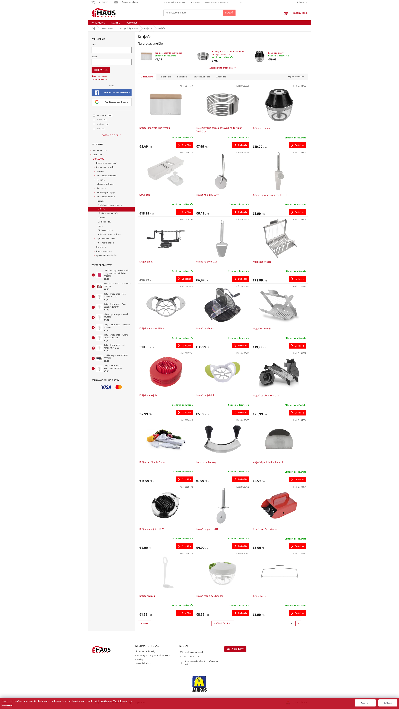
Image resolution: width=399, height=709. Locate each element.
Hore (145, 623)
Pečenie (101, 180)
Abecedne (221, 76)
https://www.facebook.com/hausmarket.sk (201, 663)
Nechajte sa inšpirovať (106, 163)
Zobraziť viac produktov (221, 67)
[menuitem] (98, 22)
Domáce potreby (104, 251)
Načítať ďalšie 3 (223, 623)
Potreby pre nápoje (106, 192)
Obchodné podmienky (174, 2)
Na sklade (104, 115)
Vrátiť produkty (235, 649)
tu (130, 701)
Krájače (101, 209)
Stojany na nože (105, 230)
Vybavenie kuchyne (106, 238)
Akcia (101, 119)
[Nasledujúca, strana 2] (298, 623)
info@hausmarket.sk (193, 652)
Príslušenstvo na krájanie (109, 234)
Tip (100, 128)
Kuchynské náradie (106, 196)
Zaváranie (101, 188)
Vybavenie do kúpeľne (106, 255)
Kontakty (139, 659)
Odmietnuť (365, 703)
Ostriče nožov (104, 221)
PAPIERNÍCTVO (100, 150)
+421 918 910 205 (192, 656)
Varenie (100, 171)
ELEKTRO (97, 154)
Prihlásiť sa (101, 70)
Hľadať (229, 12)
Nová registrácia (99, 76)
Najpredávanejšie (202, 76)
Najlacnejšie (165, 76)
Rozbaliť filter (110, 135)
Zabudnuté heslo (99, 79)
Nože (100, 226)
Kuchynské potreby (105, 167)
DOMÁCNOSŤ (99, 159)
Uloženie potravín (105, 184)
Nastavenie (7, 705)
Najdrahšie (182, 76)
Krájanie (101, 201)
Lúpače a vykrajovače (108, 213)
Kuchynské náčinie (105, 242)
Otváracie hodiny (143, 663)
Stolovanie (101, 247)
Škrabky (102, 217)
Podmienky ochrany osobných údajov (209, 2)
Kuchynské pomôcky (106, 175)
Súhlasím (388, 703)
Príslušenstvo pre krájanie (110, 205)
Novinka (102, 124)
